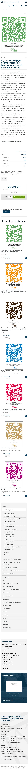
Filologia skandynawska (10, 529)
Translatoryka (7, 555)
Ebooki (18, 171)
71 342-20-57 (5, 738)
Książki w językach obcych (10, 583)
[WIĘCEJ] (14, 686)
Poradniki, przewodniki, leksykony (12, 602)
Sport (4, 580)
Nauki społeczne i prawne (10, 567)
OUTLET (5, 615)
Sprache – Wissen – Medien (8, 448)
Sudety (4, 666)
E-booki (5, 612)
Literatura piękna (8, 586)
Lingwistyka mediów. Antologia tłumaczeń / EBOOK (12, 488)
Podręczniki (6, 599)
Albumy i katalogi (8, 596)
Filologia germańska (9, 516)
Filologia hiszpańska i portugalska (12, 519)
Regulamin (3, 756)
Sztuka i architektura (9, 574)
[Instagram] (13, 759)
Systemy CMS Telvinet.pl (19, 767)
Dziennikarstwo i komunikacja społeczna (11, 563)
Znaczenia (5, 668)
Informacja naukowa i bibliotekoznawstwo (9, 535)
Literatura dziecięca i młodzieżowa (13, 547)
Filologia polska (8, 524)
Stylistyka (6, 552)
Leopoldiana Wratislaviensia (9, 653)
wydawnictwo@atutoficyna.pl (13, 728)
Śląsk (4, 506)
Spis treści (4, 178)
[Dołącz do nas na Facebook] (11, 759)
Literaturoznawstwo (9, 549)
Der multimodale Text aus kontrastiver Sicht (13, 409)
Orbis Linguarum (6, 659)
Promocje (5, 618)
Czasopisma (6, 608)
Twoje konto (4, 767)
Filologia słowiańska (9, 532)
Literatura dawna (8, 544)
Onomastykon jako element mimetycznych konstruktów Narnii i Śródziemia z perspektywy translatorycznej (13, 291)
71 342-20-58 (5, 742)
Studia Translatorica (7, 664)
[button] (8, 693)
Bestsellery (6, 624)
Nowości (5, 621)
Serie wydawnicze (8, 605)
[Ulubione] (17, 5)
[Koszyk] (13, 5)
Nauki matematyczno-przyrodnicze (13, 571)
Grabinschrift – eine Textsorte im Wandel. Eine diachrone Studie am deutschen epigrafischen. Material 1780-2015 (13, 329)
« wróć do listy (23, 13)
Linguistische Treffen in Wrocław (10, 655)
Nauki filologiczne (12, 9)
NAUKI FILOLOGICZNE (12, 171)
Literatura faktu (7, 593)
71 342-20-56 (5, 736)
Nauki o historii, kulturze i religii (12, 559)
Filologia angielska (9, 513)
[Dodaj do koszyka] (26, 258)
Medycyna (6, 577)
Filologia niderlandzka (10, 521)
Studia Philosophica (7, 662)
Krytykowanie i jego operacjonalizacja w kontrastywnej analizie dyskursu (11, 251)
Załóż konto (26, 5)
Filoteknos (4, 651)
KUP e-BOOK (20, 197)
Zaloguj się (21, 5)
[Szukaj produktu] (9, 5)
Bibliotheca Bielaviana (7, 649)
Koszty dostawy (11, 756)
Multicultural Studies (7, 657)
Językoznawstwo (4, 171)
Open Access (7, 627)
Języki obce (7, 539)
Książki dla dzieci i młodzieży (11, 589)
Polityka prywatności (21, 756)
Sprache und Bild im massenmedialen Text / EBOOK (12, 370)
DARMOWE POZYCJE (17, 699)
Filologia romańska (9, 526)
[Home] (14, 2)
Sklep (6, 9)
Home (3, 9)
